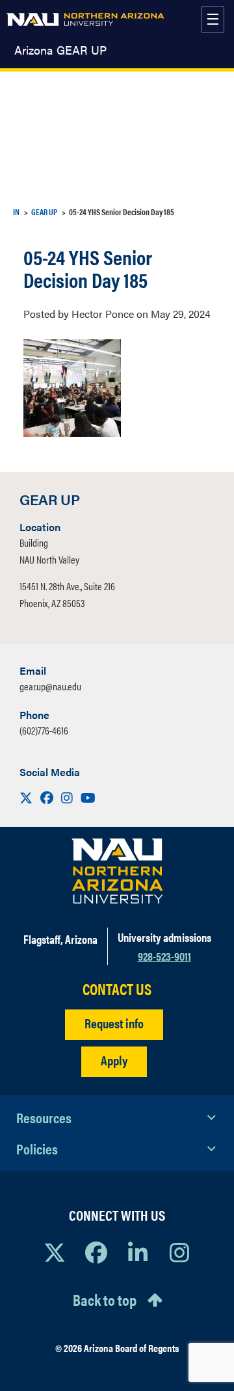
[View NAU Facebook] (96, 1252)
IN (16, 211)
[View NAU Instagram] (179, 1252)
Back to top (104, 1299)
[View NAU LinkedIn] (138, 1252)
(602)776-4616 (44, 730)
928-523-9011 (164, 956)
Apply (114, 1059)
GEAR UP (44, 211)
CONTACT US (117, 989)
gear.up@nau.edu (50, 686)
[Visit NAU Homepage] (117, 871)
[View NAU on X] (55, 1252)
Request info (114, 1022)
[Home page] (85, 19)
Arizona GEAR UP (60, 50)
